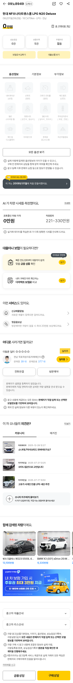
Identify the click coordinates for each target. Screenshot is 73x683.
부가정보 (59, 74)
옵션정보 (14, 74)
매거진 (53, 433)
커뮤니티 (19, 433)
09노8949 (20, 4)
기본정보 (36, 74)
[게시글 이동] (36, 447)
